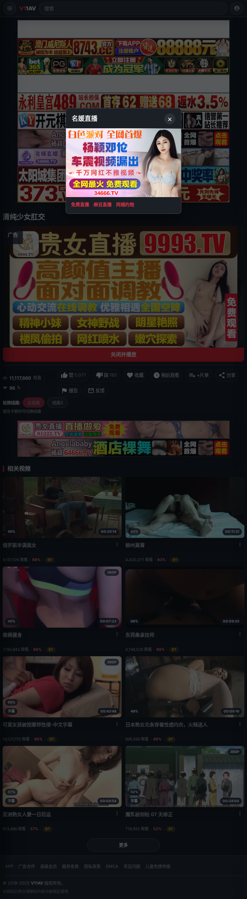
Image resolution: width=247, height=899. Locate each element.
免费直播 (80, 204)
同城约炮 (125, 204)
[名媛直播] (123, 449)
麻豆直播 (103, 204)
